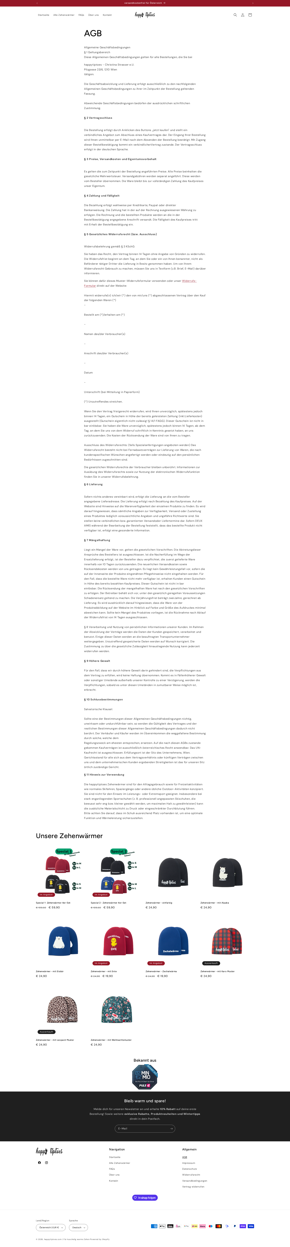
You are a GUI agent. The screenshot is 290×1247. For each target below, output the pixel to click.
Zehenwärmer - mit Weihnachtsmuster (111, 1040)
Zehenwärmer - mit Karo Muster (218, 971)
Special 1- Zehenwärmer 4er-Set (53, 902)
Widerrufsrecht (191, 1174)
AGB (184, 1157)
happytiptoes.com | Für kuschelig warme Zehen (67, 1239)
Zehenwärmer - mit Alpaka (215, 902)
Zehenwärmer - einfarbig (159, 902)
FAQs (112, 1168)
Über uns (114, 1174)
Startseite (114, 1157)
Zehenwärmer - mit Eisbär (50, 971)
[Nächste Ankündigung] (253, 3)
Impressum (188, 1162)
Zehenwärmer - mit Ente (104, 971)
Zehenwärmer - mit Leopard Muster (55, 1040)
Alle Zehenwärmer (119, 1162)
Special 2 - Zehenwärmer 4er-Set (108, 902)
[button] (235, 15)
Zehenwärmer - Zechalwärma (161, 971)
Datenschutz (189, 1168)
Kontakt (113, 1180)
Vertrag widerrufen (193, 1186)
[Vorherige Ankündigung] (37, 3)
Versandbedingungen (194, 1180)
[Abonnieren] (171, 1129)
